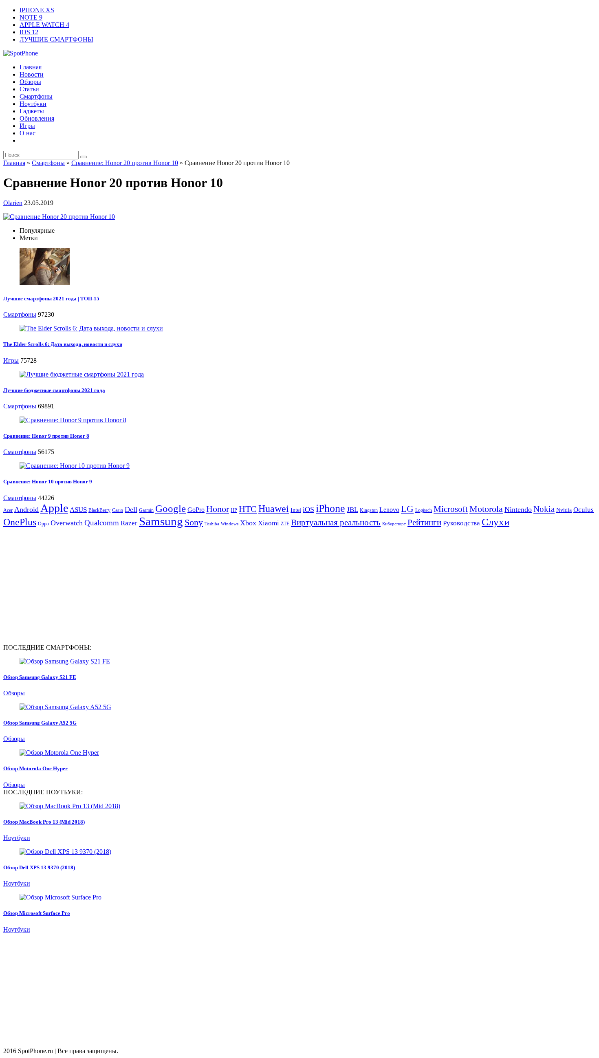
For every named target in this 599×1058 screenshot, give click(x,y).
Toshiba (212, 524)
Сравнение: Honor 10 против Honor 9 (47, 481)
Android (26, 509)
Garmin (146, 510)
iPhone (330, 508)
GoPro (196, 510)
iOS (308, 509)
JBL (352, 510)
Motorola (486, 509)
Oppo (43, 524)
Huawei (273, 508)
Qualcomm (101, 522)
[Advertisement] (71, 585)
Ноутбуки (33, 103)
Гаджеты (32, 111)
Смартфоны (36, 96)
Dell (131, 509)
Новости (32, 74)
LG (407, 509)
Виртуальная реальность (336, 522)
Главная (31, 67)
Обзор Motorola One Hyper (35, 768)
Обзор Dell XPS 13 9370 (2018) (39, 867)
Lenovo (389, 510)
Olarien (12, 202)
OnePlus (19, 521)
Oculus (583, 510)
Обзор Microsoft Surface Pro (36, 913)
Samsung (161, 521)
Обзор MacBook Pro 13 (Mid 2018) (44, 822)
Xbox (248, 523)
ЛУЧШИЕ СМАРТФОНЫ (56, 39)
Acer (8, 510)
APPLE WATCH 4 (44, 24)
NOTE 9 (31, 17)
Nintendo (518, 509)
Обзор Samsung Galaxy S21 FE (39, 677)
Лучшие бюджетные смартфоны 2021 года (54, 390)
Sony (194, 522)
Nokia (544, 509)
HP (234, 510)
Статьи (29, 89)
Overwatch (67, 523)
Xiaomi (268, 523)
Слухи (495, 521)
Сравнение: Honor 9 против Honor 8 (46, 436)
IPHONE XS (37, 10)
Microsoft (451, 509)
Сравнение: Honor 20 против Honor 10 (124, 162)
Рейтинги (424, 522)
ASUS (78, 510)
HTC (248, 509)
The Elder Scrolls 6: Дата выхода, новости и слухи (62, 344)
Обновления (37, 118)
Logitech (423, 510)
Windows (229, 524)
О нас (27, 133)
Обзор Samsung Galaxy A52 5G (40, 723)
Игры (27, 125)
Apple (54, 508)
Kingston (369, 510)
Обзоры (30, 81)
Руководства (461, 523)
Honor (217, 509)
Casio (117, 510)
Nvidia (564, 510)
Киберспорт (394, 524)
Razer (129, 523)
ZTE (285, 524)
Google (170, 508)
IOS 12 (29, 32)
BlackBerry (99, 510)
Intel (296, 510)
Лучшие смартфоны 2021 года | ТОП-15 (51, 298)
